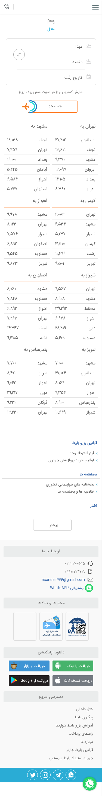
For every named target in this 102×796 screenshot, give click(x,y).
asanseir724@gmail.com (63, 580)
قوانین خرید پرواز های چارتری (71, 460)
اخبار (93, 506)
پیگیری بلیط (83, 717)
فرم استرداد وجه (82, 453)
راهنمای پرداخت (81, 734)
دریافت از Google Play (34, 682)
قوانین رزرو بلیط (84, 443)
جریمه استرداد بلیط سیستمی (71, 758)
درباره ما (87, 742)
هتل (51, 29)
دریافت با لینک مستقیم (78, 667)
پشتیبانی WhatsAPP (67, 588)
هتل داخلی (84, 709)
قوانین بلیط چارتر (79, 750)
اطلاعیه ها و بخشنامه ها (76, 492)
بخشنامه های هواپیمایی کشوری (70, 484)
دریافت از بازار (34, 666)
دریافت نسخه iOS (78, 681)
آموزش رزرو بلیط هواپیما (74, 725)
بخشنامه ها (88, 474)
